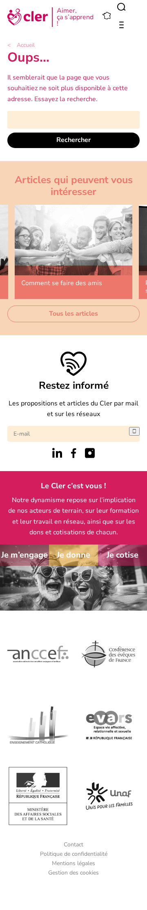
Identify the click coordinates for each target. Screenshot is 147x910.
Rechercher (73, 139)
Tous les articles (73, 313)
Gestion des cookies (73, 873)
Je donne (73, 554)
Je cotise (122, 554)
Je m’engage (24, 554)
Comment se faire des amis (61, 283)
